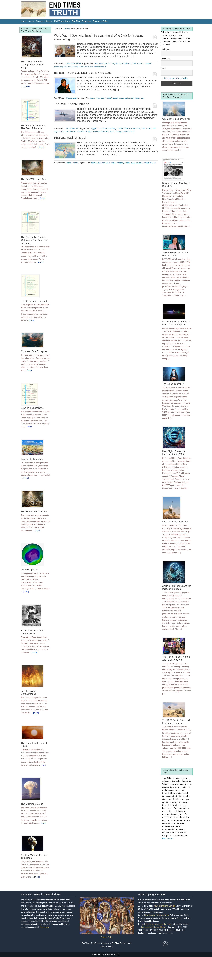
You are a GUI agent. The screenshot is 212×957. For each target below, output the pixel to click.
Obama (80, 131)
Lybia (62, 131)
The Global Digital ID (173, 384)
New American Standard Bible (152, 927)
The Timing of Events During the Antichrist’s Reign (32, 64)
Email (163, 68)
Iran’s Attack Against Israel (175, 521)
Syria (81, 66)
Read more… (45, 927)
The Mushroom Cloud (32, 804)
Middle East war (144, 63)
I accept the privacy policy (176, 78)
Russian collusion (101, 131)
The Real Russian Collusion (71, 104)
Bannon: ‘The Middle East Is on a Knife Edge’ (83, 72)
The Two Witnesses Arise (34, 179)
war (142, 98)
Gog (108, 163)
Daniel (94, 163)
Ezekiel (120, 128)
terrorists (89, 66)
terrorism (135, 98)
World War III (100, 66)
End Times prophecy (106, 128)
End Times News (73, 63)
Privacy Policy (107, 937)
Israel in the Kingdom (32, 459)
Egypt (93, 128)
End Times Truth (57, 10)
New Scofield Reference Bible (156, 915)
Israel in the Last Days (32, 408)
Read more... (168, 838)
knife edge (101, 98)
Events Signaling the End (34, 301)
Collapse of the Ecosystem (34, 351)
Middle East (130, 63)
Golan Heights (111, 63)
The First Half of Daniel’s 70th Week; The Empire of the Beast (34, 240)
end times (99, 63)
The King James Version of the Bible (155, 924)
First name (166, 49)
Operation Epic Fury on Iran (176, 119)
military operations (62, 66)
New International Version (164, 906)
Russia (75, 66)
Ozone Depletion (29, 569)
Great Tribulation (132, 128)
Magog (120, 163)
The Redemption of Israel (34, 511)
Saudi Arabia (124, 98)
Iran (143, 128)
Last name (165, 59)
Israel (121, 63)
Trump (118, 131)
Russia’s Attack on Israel (70, 137)
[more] (27, 86)
